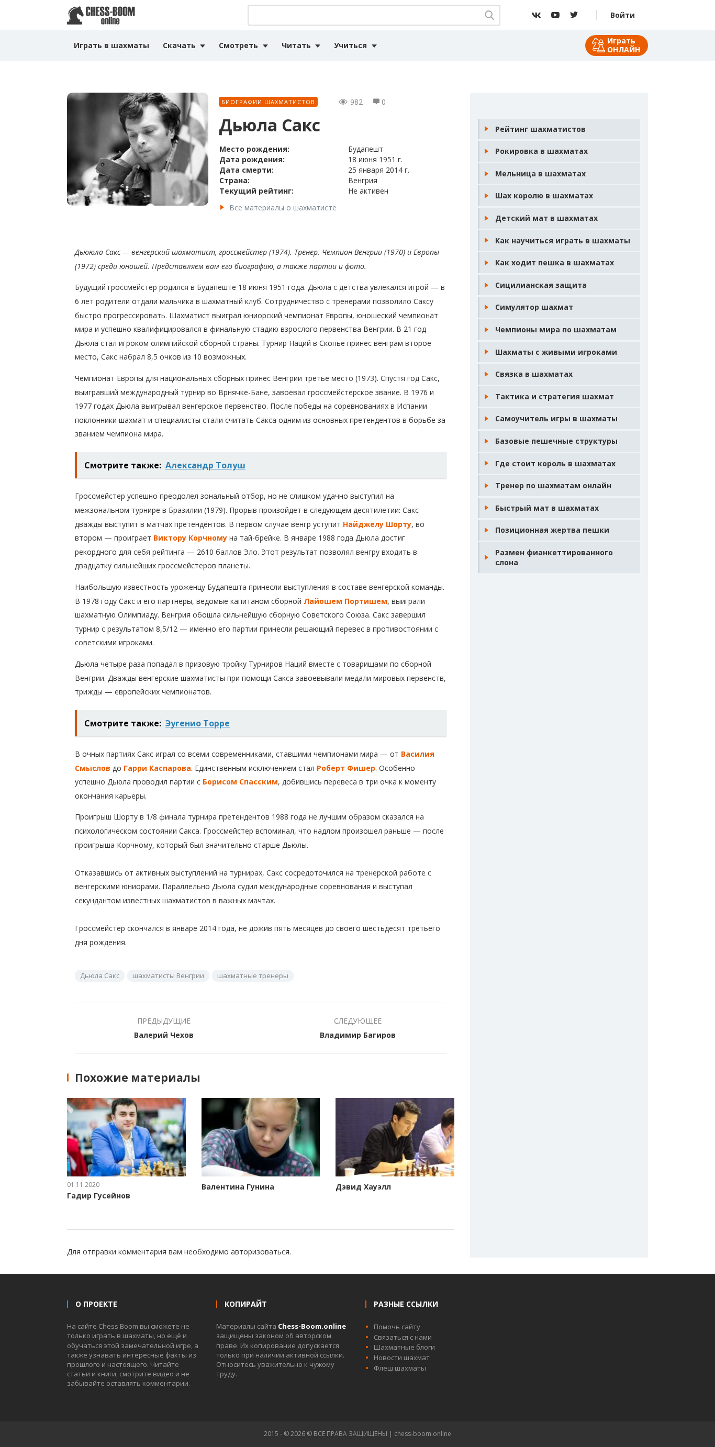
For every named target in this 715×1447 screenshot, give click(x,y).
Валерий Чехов (164, 1035)
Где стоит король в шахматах (555, 463)
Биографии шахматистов (268, 102)
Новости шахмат (402, 1357)
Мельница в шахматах (540, 173)
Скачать (179, 45)
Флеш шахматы (400, 1368)
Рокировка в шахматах (541, 151)
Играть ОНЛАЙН (623, 45)
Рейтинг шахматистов (540, 129)
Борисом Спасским (240, 782)
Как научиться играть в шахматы (562, 240)
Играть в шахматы (111, 45)
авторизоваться (260, 1252)
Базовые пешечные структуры (556, 441)
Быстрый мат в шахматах (547, 508)
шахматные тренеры (252, 975)
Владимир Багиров (358, 1035)
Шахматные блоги (404, 1347)
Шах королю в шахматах (544, 195)
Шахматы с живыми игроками (556, 352)
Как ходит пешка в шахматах (554, 262)
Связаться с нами (403, 1337)
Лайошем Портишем (345, 601)
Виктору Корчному (190, 538)
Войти (622, 15)
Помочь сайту (397, 1326)
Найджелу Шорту (377, 524)
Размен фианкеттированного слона (554, 557)
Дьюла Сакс (99, 975)
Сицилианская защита (541, 285)
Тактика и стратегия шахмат (554, 396)
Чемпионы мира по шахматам (556, 329)
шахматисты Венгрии (168, 975)
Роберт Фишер (346, 768)
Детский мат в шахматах (546, 218)
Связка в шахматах (534, 374)
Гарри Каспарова (157, 768)
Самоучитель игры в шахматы (556, 418)
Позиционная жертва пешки (552, 530)
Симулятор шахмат (534, 307)
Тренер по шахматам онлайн (553, 485)
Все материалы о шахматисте (283, 207)
